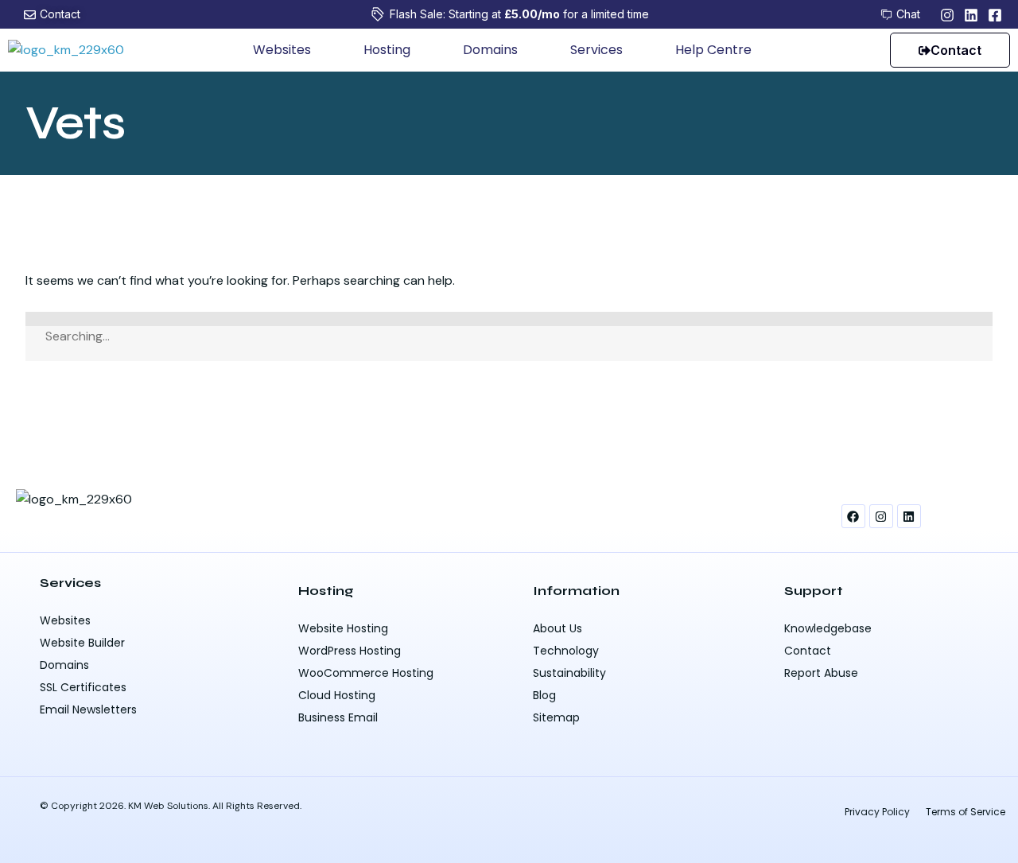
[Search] (509, 319)
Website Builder (82, 643)
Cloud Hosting (336, 695)
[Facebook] (853, 516)
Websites (282, 50)
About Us (557, 628)
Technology (566, 650)
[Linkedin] (909, 516)
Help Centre (713, 50)
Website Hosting (343, 628)
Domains (490, 50)
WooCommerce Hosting (365, 673)
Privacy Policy (877, 811)
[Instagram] (881, 516)
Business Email (338, 717)
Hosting (386, 50)
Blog (544, 695)
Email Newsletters (88, 709)
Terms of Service (965, 811)
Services (596, 50)
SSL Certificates (83, 687)
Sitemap (556, 717)
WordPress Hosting (349, 650)
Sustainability (569, 673)
